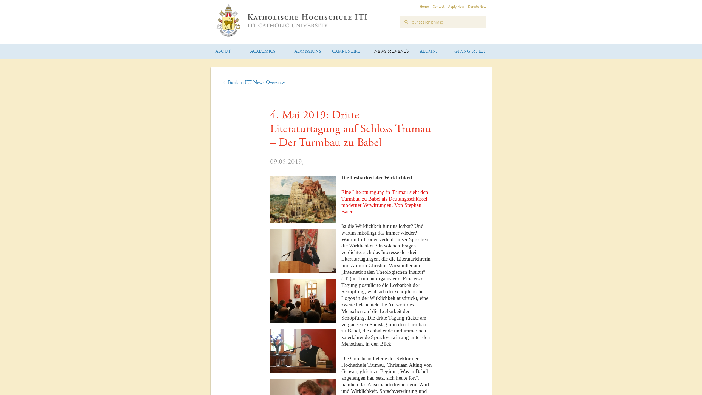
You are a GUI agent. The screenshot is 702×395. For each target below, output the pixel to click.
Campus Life (346, 51)
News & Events (391, 51)
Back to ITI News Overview (256, 82)
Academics (262, 51)
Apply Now (456, 6)
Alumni (428, 51)
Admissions (308, 51)
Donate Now (477, 6)
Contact (438, 6)
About (223, 51)
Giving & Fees (470, 51)
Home (424, 6)
